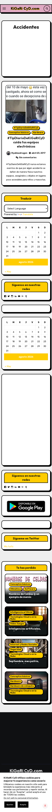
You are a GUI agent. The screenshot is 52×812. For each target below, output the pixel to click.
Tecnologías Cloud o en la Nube (23, 618)
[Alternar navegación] (4, 8)
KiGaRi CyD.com (25, 8)
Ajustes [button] (9, 804)
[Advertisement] (26, 52)
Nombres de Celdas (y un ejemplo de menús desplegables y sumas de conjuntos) (24, 598)
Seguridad (15, 649)
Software (30, 589)
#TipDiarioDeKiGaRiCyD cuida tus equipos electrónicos (26, 142)
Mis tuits (8, 546)
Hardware (38, 132)
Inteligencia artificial (21, 612)
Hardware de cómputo (22, 686)
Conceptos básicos (19, 132)
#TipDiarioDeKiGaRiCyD (26, 128)
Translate (28, 214)
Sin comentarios (28, 157)
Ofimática (15, 589)
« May (8, 271)
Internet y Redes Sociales (23, 644)
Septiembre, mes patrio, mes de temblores (24, 662)
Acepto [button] (23, 804)
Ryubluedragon (19, 153)
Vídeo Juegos (17, 624)
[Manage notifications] (45, 805)
